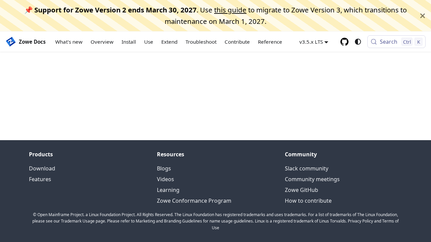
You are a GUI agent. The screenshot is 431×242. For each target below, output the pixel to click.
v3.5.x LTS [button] (311, 41)
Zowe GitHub (301, 190)
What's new (68, 41)
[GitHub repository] (344, 41)
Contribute (237, 41)
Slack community (306, 168)
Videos (165, 179)
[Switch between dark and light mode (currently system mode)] (358, 41)
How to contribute (308, 200)
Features (40, 179)
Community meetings (312, 179)
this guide (230, 9)
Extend (169, 41)
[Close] (422, 16)
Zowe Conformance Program (194, 200)
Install (129, 41)
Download (42, 168)
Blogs (164, 168)
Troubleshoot (201, 41)
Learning (168, 190)
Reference (270, 41)
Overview (102, 41)
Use (148, 41)
